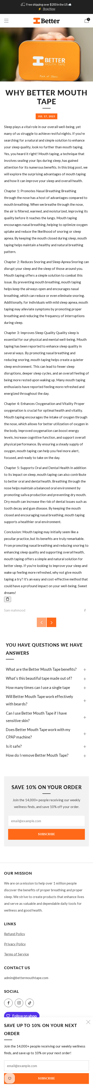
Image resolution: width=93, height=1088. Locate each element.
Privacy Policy (15, 944)
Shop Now (49, 9)
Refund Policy (14, 934)
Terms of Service (16, 954)
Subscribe (46, 1078)
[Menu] (6, 20)
